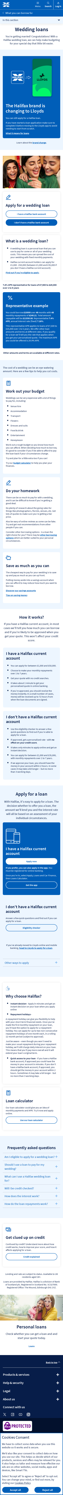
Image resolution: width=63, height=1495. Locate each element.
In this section (10, 20)
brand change (39, 142)
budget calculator (22, 462)
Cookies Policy (23, 1483)
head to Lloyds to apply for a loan (35, 948)
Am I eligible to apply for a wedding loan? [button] (29, 1158)
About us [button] (17, 1400)
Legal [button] (14, 1392)
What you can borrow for (19, 13)
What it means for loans (17, 133)
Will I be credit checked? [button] (19, 1189)
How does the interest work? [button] (21, 1197)
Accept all (15, 1490)
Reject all (47, 1490)
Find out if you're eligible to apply (22, 272)
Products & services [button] (24, 1375)
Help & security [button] (21, 1383)
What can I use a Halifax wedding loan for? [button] (27, 1179)
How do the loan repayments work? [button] (26, 1205)
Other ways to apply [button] (17, 964)
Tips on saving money (16, 595)
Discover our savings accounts (21, 590)
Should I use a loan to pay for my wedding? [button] (24, 1168)
